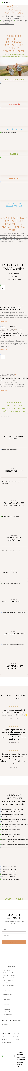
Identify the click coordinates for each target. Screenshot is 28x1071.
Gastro (14, 154)
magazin (14, 178)
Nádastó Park (7, 1009)
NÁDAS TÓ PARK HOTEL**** (14, 572)
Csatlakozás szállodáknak (14, 204)
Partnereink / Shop (7, 994)
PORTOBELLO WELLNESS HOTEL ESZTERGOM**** (14, 504)
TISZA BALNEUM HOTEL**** (14, 633)
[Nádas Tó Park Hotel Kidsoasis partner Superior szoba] (14, 824)
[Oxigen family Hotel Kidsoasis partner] (9, 821)
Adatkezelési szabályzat (8, 985)
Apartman (14, 535)
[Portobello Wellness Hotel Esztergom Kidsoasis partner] (14, 837)
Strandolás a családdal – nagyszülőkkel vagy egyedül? (12, 308)
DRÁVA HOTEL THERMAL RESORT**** (14, 437)
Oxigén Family (7, 1002)
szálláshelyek (14, 129)
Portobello (6, 1004)
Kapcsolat (5, 983)
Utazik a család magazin (17, 305)
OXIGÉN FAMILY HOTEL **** (14, 601)
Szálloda (14, 434)
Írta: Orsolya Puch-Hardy (7, 329)
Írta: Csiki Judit (4, 305)
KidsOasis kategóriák (8, 973)
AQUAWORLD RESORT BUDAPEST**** (14, 667)
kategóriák (14, 104)
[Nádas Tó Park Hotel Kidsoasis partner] (10, 827)
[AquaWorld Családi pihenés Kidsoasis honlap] (11, 809)
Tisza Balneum (7, 1007)
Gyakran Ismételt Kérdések (9, 978)
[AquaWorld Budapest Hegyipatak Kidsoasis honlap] (13, 819)
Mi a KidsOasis (6, 970)
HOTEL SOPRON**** (14, 471)
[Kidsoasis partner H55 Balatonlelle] (9, 876)
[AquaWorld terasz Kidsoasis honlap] (9, 816)
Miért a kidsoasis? (14, 79)
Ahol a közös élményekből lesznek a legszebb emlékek (14, 379)
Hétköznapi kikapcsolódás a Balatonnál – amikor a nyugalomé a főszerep (14, 335)
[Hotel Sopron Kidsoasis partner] (8, 866)
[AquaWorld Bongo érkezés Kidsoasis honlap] (11, 811)
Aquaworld (6, 997)
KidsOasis (19, 329)
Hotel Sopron (7, 999)
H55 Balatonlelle (8, 1014)
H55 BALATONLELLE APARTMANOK (14, 538)
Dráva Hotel (7, 1012)
